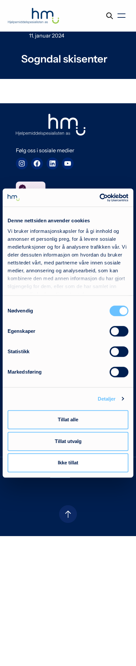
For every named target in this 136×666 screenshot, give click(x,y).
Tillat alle (68, 419)
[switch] (119, 331)
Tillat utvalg (68, 441)
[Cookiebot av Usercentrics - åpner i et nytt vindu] (99, 197)
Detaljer (107, 399)
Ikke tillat (68, 462)
